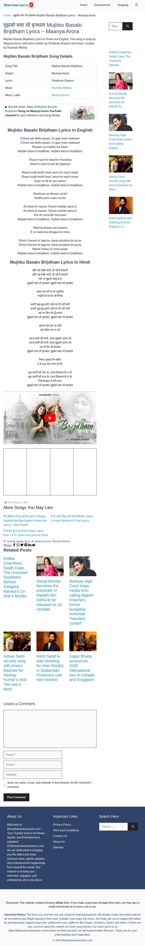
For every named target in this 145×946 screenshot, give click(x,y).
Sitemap (58, 847)
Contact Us (60, 836)
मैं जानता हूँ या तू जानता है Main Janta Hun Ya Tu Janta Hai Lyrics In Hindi (26, 533)
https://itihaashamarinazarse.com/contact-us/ (34, 930)
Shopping (122, 4)
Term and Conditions (66, 830)
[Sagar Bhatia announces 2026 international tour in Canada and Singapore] (83, 648)
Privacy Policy (62, 824)
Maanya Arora (60, 95)
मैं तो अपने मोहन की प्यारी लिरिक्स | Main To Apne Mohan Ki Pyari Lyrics (72, 518)
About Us (59, 841)
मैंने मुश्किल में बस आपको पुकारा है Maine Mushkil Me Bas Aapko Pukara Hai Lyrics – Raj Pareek (25, 520)
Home (83, 4)
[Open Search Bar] (136, 5)
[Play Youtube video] (50, 418)
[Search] (128, 26)
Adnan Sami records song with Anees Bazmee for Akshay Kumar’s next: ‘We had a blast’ (15, 672)
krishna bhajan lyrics (18, 541)
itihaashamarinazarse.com (77, 940)
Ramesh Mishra (61, 87)
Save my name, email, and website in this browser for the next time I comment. (49, 784)
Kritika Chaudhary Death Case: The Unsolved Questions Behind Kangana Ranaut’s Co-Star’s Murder (15, 577)
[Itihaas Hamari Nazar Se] (19, 5)
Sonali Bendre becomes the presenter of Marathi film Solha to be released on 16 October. (49, 595)
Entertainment (102, 4)
